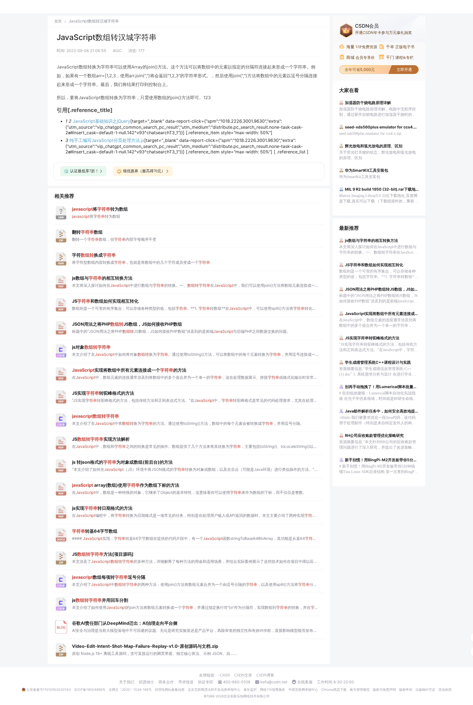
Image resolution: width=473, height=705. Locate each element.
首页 (58, 21)
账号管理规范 (360, 689)
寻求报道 (186, 682)
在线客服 (305, 682)
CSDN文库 (243, 675)
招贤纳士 (146, 682)
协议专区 (205, 682)
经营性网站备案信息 (169, 689)
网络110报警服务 (272, 689)
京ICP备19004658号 (89, 689)
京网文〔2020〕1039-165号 (130, 689)
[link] (58, 21)
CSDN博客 (265, 675)
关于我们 (126, 682)
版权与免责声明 (384, 689)
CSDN (225, 675)
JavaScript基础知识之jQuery (101, 121)
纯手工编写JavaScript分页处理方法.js (107, 140)
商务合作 (166, 682)
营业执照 (445, 689)
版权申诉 (405, 689)
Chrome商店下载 (334, 689)
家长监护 (250, 689)
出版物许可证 (425, 689)
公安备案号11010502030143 (49, 689)
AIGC (117, 50)
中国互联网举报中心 (303, 689)
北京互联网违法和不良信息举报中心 (214, 689)
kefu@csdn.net (273, 682)
